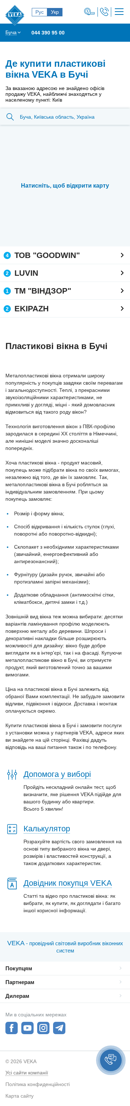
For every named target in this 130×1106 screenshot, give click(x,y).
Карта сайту (19, 1096)
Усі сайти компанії (26, 1073)
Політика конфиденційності (37, 1084)
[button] (111, 1060)
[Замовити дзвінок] (104, 12)
